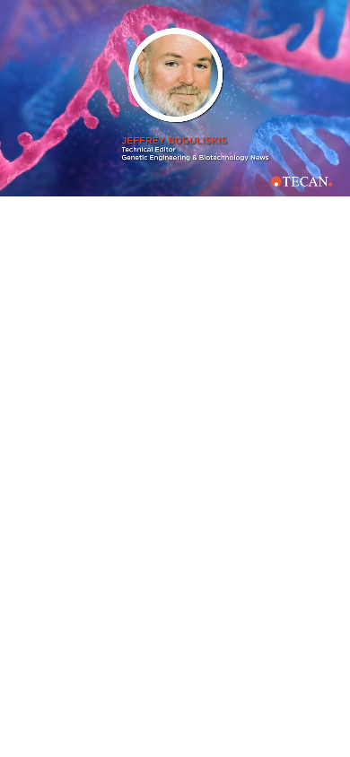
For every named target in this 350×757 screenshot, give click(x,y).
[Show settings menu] (299, 182)
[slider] (161, 182)
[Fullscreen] (333, 182)
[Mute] (265, 182)
